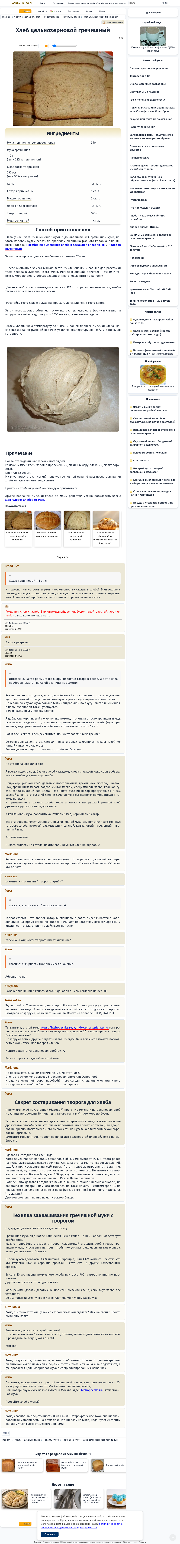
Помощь (37, 1542)
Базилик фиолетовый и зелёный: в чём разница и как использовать (98, 3)
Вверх (6, 1433)
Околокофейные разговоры (148, 84)
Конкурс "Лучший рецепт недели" (151, 273)
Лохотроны (137, 257)
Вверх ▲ (143, 1542)
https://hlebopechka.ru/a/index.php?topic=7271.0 (74, 1027)
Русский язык (138, 199)
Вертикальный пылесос (144, 91)
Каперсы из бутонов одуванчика (154, 342)
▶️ (46, 46)
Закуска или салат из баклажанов (151, 119)
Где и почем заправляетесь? (147, 99)
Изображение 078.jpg (19, 650)
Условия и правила (51, 1542)
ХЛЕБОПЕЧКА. (22, 2)
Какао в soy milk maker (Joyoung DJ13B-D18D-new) (153, 49)
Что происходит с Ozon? (145, 207)
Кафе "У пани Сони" (142, 127)
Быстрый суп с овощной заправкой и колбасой (153, 388)
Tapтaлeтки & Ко (140, 76)
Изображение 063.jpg (19, 623)
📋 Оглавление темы (112, 22)
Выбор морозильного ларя (150, 452)
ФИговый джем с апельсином (148, 265)
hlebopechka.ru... (92, 1390)
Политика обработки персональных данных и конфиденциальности (91, 1542)
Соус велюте (141, 460)
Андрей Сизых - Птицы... (145, 227)
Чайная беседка (139, 157)
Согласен (49, 1534)
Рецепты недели (140, 281)
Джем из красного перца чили (149, 68)
